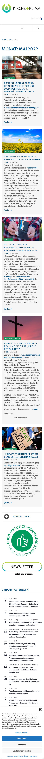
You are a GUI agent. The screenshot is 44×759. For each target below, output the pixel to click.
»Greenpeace (32, 168)
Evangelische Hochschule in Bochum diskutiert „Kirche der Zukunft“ (20, 346)
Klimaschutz (10, 449)
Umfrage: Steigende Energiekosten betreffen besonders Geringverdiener (20, 247)
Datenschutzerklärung (21, 756)
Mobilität (9, 78)
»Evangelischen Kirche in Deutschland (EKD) (21, 108)
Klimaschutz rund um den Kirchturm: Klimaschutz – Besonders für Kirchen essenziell (23, 702)
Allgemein (9, 151)
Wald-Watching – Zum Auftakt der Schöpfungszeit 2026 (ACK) (22, 614)
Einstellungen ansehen (22, 751)
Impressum (33, 756)
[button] (40, 709)
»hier (35, 409)
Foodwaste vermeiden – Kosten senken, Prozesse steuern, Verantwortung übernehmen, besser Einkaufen (24, 658)
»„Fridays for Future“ (13, 465)
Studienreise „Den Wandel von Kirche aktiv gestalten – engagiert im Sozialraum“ (25, 623)
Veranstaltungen (12, 338)
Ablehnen (22, 745)
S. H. (7, 94)
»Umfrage (8, 277)
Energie (8, 240)
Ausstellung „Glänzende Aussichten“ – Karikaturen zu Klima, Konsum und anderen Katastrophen (24, 634)
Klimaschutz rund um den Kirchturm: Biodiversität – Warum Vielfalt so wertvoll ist (25, 681)
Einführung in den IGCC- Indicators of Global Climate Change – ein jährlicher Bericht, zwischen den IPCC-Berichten (23, 604)
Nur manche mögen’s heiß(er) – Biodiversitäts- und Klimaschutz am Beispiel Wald (22, 670)
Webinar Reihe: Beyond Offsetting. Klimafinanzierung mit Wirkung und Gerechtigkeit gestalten (22, 646)
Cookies (10, 756)
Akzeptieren (22, 738)
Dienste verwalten (21, 732)
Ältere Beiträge (21, 517)
